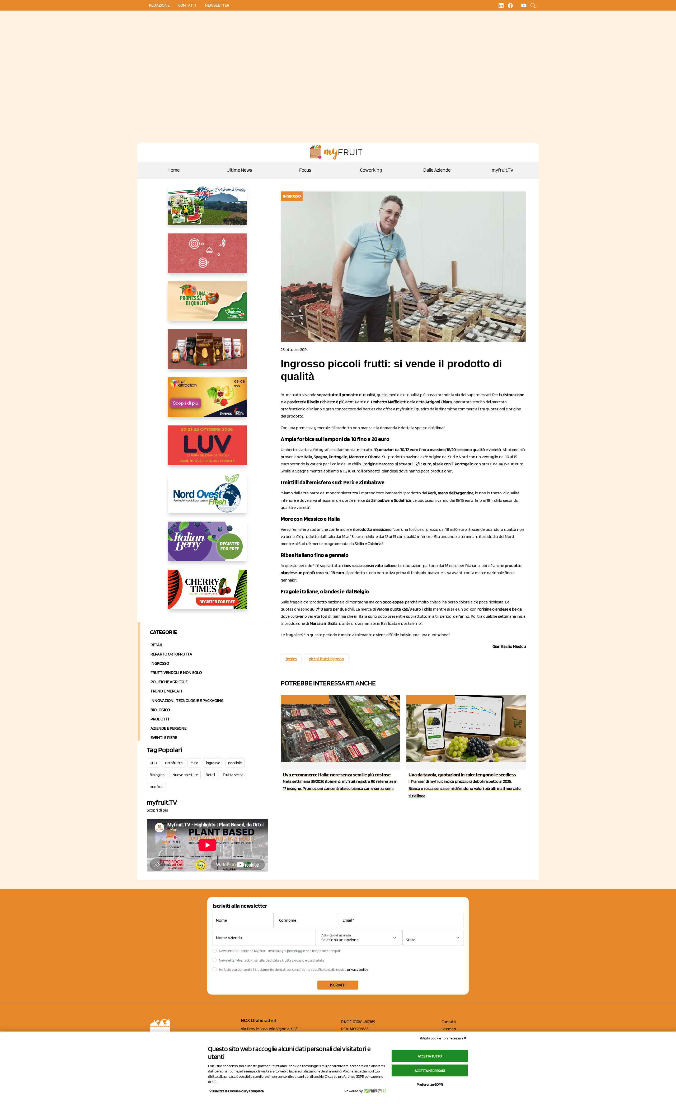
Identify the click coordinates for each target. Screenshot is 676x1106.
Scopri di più (157, 810)
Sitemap (449, 1028)
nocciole (235, 763)
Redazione (159, 5)
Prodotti (160, 718)
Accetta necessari (430, 1070)
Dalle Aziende (436, 170)
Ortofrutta (173, 763)
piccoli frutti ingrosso (326, 659)
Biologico (160, 709)
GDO (153, 763)
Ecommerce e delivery (304, 699)
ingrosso (213, 763)
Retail (157, 644)
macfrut (156, 786)
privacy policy (357, 969)
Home (173, 170)
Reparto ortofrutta (171, 654)
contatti (187, 5)
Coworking (371, 170)
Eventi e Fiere (164, 737)
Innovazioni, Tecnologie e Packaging (187, 700)
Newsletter (217, 5)
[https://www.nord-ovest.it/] (207, 498)
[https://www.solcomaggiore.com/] (207, 257)
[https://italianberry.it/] (207, 546)
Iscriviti (338, 984)
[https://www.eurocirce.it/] (207, 209)
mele (194, 763)
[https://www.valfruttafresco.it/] (207, 305)
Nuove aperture (185, 774)
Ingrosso (160, 663)
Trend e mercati (166, 690)
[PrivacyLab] (374, 1091)
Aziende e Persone (168, 728)
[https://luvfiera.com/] (207, 449)
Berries (291, 659)
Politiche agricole (169, 681)
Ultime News (239, 170)
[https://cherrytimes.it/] (207, 594)
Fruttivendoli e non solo (176, 672)
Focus (305, 170)
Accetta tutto (430, 1056)
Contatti (449, 1021)
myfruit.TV (502, 170)
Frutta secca (233, 774)
